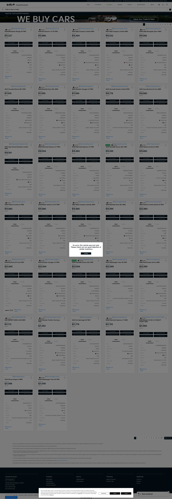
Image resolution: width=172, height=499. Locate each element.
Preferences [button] (51, 494)
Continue (86, 253)
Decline (115, 493)
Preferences (103, 493)
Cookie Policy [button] (80, 493)
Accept (126, 493)
